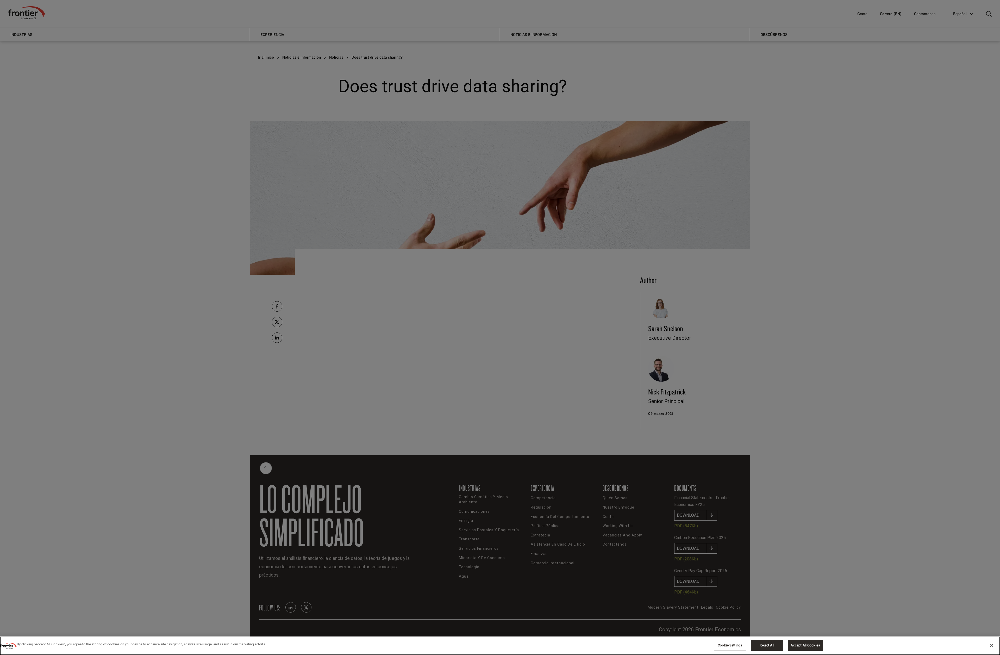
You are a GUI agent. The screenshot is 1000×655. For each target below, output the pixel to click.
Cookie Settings (730, 645)
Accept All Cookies (805, 645)
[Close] (991, 645)
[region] (500, 646)
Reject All (767, 645)
